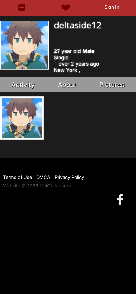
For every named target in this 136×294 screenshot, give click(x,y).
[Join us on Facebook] (121, 199)
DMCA (43, 177)
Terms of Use (17, 177)
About (67, 85)
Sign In (111, 6)
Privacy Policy (69, 177)
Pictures (112, 85)
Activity (23, 85)
